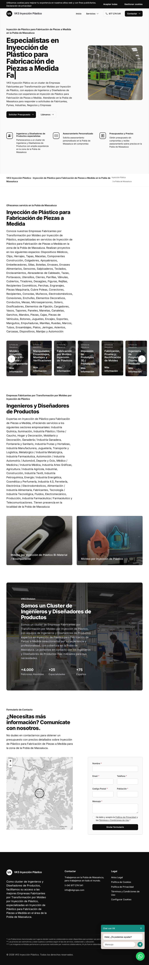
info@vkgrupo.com (74, 890)
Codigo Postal (100, 788)
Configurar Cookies (121, 899)
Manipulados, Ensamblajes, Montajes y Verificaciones (42, 355)
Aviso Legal (117, 877)
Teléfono (122, 776)
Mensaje (97, 801)
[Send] (140, 944)
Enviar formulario (115, 827)
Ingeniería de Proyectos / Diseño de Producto (135, 357)
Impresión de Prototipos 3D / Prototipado (88, 357)
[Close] (141, 928)
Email (95, 776)
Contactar (132, 13)
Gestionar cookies (133, 4)
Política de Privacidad (125, 817)
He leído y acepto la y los (117, 818)
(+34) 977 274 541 (74, 885)
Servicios (90, 13)
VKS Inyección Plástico (27, 13)
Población (122, 788)
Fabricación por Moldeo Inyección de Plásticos (64, 355)
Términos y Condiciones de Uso (114, 820)
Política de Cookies (121, 882)
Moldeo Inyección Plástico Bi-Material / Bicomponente (18, 357)
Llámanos (45, 114)
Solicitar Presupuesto (19, 114)
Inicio (78, 13)
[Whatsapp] (140, 956)
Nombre (97, 763)
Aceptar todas (110, 4)
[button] (142, 359)
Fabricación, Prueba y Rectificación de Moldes (112, 355)
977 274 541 (115, 13)
